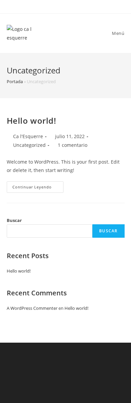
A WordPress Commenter (32, 308)
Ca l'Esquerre (28, 136)
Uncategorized (29, 145)
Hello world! (31, 120)
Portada (15, 81)
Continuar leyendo (37, 188)
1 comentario (72, 145)
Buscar (14, 220)
